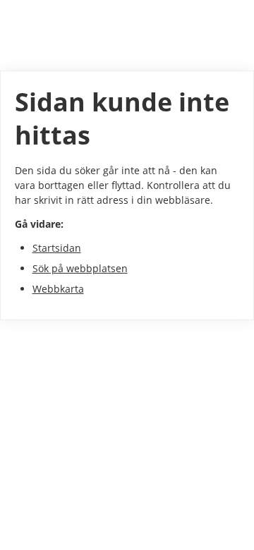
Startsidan (56, 248)
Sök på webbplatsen (80, 268)
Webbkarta (58, 288)
